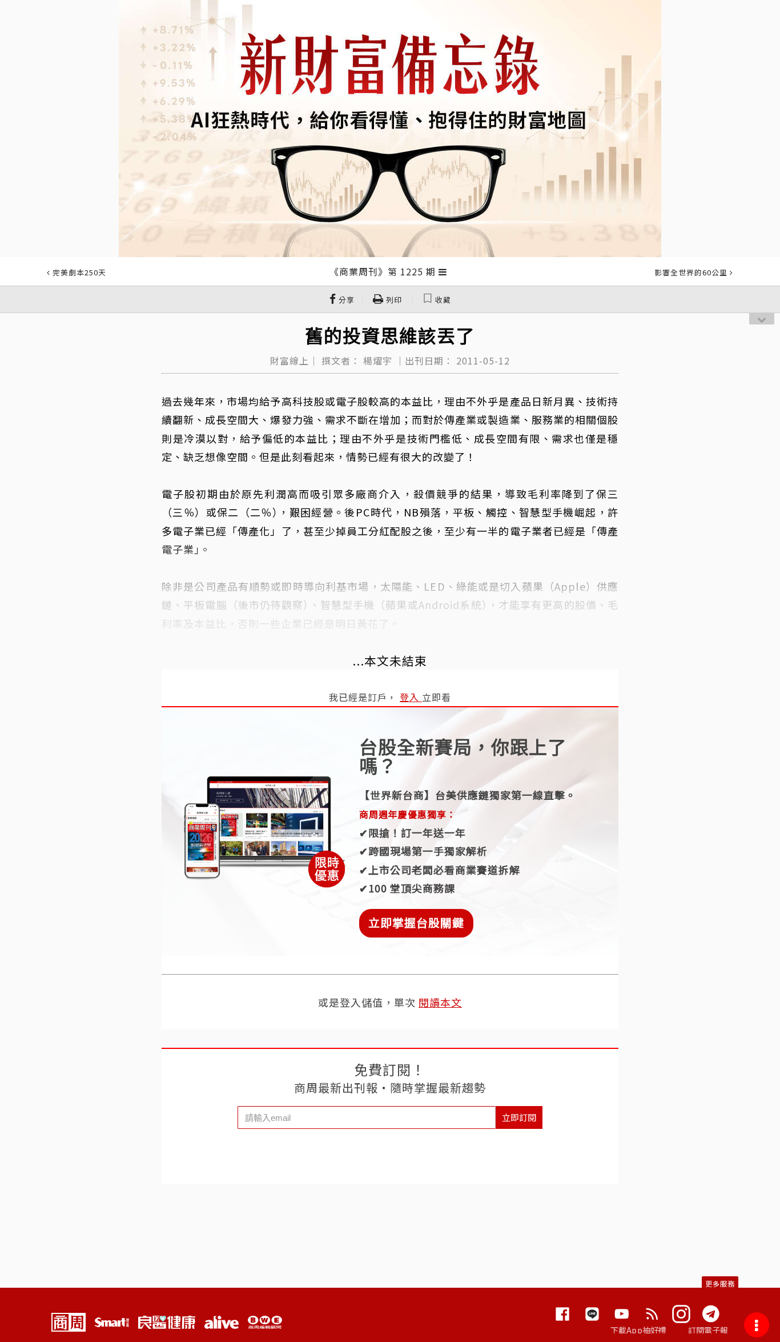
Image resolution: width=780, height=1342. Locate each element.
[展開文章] (443, 271)
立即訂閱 (519, 1117)
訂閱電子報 (708, 1330)
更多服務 (720, 1283)
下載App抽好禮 (638, 1330)
